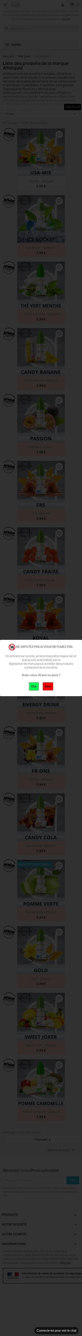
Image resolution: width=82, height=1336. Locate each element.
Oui (33, 686)
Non (48, 686)
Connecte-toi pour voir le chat (56, 1330)
